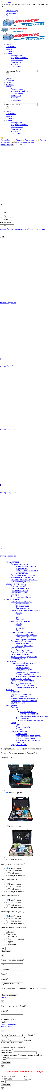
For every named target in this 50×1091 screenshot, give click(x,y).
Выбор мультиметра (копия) (13, 912)
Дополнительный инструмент (13, 927)
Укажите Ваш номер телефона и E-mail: (18, 1035)
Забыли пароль (7, 1026)
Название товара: (9, 1047)
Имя (2, 965)
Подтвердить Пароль (10, 984)
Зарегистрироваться (9, 1024)
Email (3, 948)
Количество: (7, 1050)
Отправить (6, 951)
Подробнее (11, 303)
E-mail (4, 974)
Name (3, 1059)
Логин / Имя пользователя (12, 960)
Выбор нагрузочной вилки (13, 864)
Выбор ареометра (9, 880)
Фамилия (5, 969)
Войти (3, 997)
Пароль (4, 979)
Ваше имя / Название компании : (15, 1042)
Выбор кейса (7, 757)
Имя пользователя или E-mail (13, 1006)
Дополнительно (7, 1053)
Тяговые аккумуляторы (16, 229)
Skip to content (6, 2)
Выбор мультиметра (10, 896)
